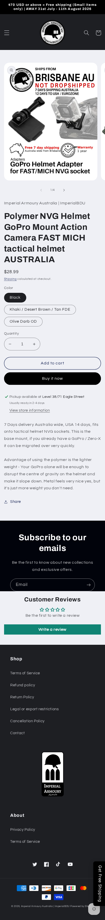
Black (15, 297)
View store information (29, 410)
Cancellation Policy (27, 721)
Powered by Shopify (82, 906)
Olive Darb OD (23, 321)
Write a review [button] (52, 629)
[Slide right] (64, 190)
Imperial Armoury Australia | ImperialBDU (45, 906)
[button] (6, 33)
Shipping (10, 279)
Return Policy (22, 697)
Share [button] (15, 502)
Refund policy (22, 685)
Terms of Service (25, 673)
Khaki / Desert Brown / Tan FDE (40, 309)
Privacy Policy (22, 830)
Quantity (11, 333)
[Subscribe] (89, 585)
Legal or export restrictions (34, 709)
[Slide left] (41, 190)
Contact (17, 733)
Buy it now (52, 378)
